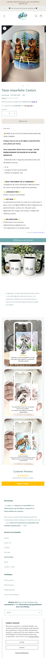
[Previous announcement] (4, 8)
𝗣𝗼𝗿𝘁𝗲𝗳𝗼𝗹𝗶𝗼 (8, 557)
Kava (43, 232)
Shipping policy (9, 590)
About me (7, 543)
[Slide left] (18, 85)
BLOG (6, 562)
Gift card (7, 552)
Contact (7, 547)
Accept (22, 642)
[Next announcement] (41, 8)
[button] (4, 16)
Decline (21, 647)
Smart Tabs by (37, 232)
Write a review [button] (23, 483)
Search (6, 538)
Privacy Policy (34, 636)
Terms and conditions (11, 594)
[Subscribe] (39, 612)
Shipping (4, 98)
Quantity (4, 109)
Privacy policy (9, 580)
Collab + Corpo (9, 567)
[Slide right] (27, 85)
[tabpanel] (23, 180)
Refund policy (9, 585)
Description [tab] (6, 128)
